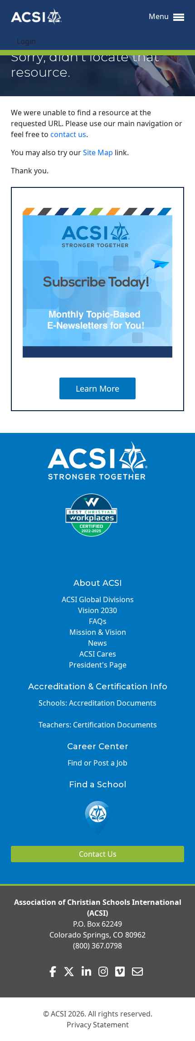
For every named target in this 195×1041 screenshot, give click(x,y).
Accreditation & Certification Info (97, 687)
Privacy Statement (98, 1025)
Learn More (97, 388)
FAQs (98, 621)
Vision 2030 (97, 610)
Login (26, 41)
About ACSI (97, 583)
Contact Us (98, 854)
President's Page (98, 665)
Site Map (98, 152)
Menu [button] (160, 16)
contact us (68, 134)
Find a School (97, 785)
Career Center (97, 746)
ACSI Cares (97, 654)
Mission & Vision (97, 632)
